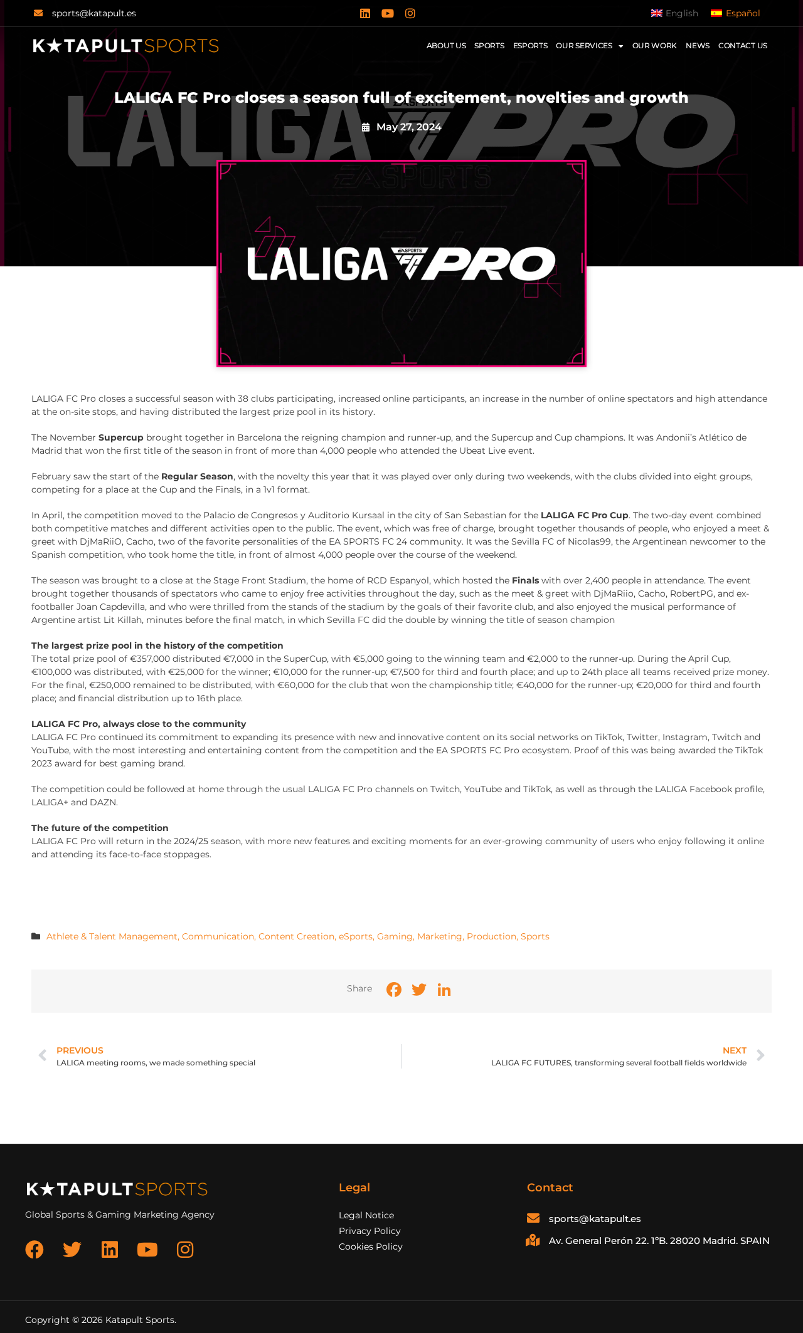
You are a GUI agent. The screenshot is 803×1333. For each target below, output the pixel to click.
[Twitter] (72, 1249)
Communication (218, 936)
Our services (584, 45)
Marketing (439, 936)
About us (446, 45)
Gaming (395, 936)
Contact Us (742, 45)
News (698, 45)
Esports (530, 45)
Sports (489, 45)
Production (491, 936)
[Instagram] (410, 13)
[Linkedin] (365, 13)
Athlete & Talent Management (112, 936)
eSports (356, 936)
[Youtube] (387, 13)
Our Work (655, 45)
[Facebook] (34, 1249)
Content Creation (296, 936)
